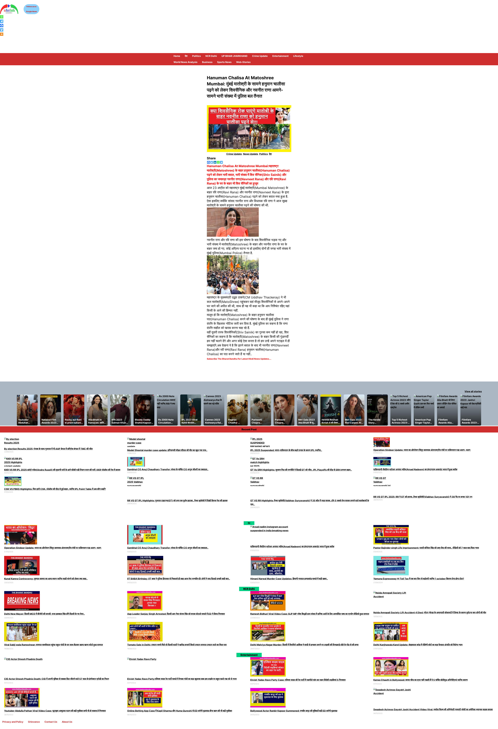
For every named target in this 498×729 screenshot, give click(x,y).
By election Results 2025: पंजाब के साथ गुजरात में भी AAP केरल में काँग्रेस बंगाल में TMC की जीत (48, 448)
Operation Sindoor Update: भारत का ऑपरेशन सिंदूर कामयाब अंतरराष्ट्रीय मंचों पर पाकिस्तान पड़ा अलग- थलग (422, 450)
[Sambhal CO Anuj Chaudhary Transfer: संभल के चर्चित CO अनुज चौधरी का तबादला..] (136, 462)
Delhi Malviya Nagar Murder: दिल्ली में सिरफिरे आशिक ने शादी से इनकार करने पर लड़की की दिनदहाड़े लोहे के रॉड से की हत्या (304, 644)
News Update (250, 154)
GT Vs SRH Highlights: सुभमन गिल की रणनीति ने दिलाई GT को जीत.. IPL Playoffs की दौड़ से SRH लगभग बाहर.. (301, 469)
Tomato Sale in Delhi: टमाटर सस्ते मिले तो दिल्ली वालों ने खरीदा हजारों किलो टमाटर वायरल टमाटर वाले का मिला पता (177, 644)
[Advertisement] (249, 33)
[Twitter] (211, 162)
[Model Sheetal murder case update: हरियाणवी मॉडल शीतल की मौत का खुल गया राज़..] (137, 442)
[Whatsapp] (218, 162)
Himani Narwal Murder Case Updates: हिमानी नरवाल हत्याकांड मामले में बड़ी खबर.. (289, 578)
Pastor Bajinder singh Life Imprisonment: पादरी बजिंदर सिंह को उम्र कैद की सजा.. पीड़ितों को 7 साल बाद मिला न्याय (426, 547)
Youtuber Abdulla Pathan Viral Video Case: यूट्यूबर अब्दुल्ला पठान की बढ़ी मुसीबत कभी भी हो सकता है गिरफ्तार (55, 710)
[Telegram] (221, 162)
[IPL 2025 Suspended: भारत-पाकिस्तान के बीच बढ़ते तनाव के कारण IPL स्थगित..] (260, 442)
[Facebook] (208, 162)
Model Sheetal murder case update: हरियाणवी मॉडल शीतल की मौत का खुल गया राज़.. (167, 450)
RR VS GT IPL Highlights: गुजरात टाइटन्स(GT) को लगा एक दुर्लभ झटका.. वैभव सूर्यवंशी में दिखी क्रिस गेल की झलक (177, 500)
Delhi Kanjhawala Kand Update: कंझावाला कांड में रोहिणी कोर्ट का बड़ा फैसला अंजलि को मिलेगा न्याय (417, 644)
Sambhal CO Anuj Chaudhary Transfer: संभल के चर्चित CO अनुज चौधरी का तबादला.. (167, 469)
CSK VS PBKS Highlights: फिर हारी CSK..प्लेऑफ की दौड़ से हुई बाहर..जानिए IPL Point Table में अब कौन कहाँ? (55, 489)
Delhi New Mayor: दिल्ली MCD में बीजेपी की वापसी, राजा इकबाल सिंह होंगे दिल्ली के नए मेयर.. (44, 613)
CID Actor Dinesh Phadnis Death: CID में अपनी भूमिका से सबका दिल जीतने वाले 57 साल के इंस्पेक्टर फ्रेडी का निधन (56, 678)
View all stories (473, 391)
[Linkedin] (215, 162)
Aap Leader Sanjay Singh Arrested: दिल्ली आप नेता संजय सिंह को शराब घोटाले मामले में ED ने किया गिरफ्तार (176, 613)
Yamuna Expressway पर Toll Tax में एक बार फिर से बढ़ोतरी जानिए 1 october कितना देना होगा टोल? (418, 578)
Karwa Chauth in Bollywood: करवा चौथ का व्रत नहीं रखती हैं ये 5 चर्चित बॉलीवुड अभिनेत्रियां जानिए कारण (420, 680)
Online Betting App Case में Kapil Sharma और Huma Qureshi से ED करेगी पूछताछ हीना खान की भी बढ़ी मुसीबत (179, 710)
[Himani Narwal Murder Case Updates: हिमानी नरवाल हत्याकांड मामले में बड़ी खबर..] (268, 566)
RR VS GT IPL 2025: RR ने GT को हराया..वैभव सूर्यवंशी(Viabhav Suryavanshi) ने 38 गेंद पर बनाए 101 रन (422, 496)
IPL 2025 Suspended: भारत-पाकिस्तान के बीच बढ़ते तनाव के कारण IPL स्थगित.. (286, 450)
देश (270, 154)
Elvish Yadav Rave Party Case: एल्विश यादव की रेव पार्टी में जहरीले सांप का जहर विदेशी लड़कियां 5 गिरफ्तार (298, 680)
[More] (1, 34)
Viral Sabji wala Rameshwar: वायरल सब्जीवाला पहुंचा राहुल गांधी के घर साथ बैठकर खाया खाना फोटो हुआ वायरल (53, 644)
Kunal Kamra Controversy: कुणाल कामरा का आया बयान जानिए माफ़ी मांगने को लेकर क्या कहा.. (46, 578)
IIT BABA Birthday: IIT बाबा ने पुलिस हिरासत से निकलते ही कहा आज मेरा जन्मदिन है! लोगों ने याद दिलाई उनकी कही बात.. (178, 578)
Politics (263, 154)
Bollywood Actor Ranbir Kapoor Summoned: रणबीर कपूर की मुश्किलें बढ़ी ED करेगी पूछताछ (293, 710)
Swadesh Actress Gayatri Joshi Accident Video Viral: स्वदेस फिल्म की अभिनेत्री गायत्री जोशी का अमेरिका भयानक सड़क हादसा (433, 709)
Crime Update (234, 154)
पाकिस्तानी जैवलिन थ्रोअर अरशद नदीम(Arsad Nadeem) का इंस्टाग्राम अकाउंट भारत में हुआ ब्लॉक (415, 469)
